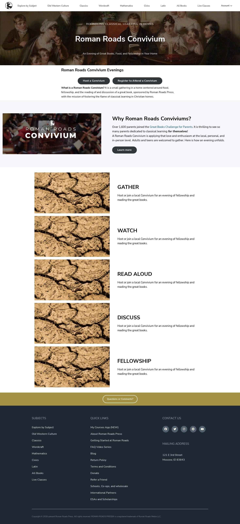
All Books (182, 5)
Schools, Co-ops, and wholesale (109, 486)
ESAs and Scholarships (103, 499)
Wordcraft (104, 5)
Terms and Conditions (103, 466)
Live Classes (204, 5)
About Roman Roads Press (106, 434)
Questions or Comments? (120, 399)
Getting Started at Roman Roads (109, 440)
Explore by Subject (27, 5)
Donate (94, 473)
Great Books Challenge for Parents (171, 127)
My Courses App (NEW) (104, 427)
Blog (93, 453)
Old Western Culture (58, 5)
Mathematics (126, 5)
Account (225, 5)
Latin (163, 5)
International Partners (103, 493)
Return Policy (98, 460)
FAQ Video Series (100, 447)
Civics (147, 5)
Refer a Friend (98, 479)
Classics (84, 5)
